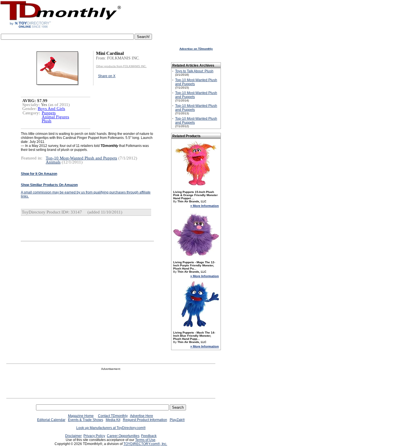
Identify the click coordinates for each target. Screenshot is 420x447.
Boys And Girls (51, 108)
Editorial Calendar (51, 420)
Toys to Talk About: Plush (194, 71)
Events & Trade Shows (85, 420)
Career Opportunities (123, 436)
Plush (46, 121)
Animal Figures (55, 117)
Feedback (149, 436)
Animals (53, 162)
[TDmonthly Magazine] (60, 28)
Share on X (106, 76)
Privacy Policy (94, 436)
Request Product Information (145, 420)
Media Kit (113, 420)
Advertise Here (141, 416)
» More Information (204, 205)
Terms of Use (145, 440)
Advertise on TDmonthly (196, 48)
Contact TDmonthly (113, 416)
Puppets (49, 113)
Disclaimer (73, 436)
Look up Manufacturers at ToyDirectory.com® (111, 428)
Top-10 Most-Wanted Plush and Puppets (81, 158)
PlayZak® (177, 420)
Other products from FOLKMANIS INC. (121, 66)
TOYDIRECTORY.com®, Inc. (145, 444)
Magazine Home (81, 416)
